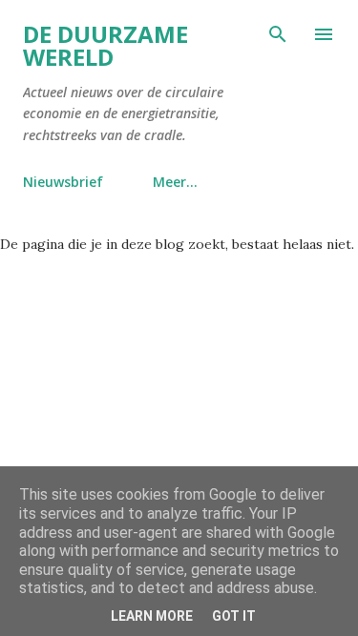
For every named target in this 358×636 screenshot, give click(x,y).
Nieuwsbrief (63, 182)
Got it (234, 616)
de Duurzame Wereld (105, 45)
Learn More (152, 616)
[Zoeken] (277, 34)
